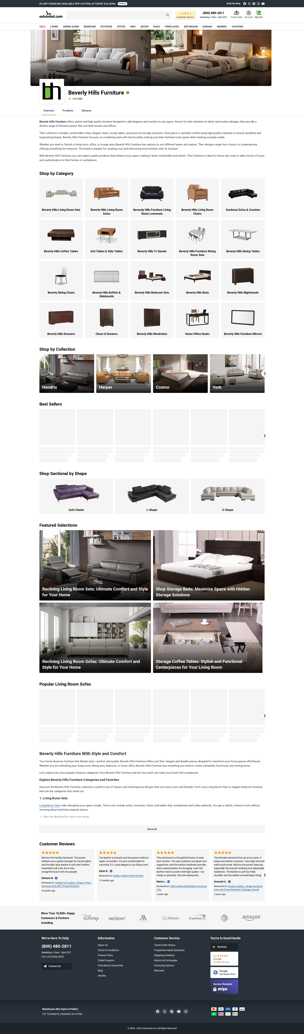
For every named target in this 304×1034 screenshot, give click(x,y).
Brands (222, 26)
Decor (144, 26)
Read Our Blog (233, 3)
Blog (100, 970)
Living (54, 26)
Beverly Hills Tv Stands (152, 251)
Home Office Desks (197, 334)
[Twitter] (249, 3)
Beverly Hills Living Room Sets (61, 209)
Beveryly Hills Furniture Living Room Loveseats (152, 211)
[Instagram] (258, 3)
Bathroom (191, 26)
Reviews (86, 110)
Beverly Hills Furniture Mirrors (243, 334)
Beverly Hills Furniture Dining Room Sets (197, 253)
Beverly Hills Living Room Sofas (107, 211)
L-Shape (152, 510)
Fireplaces (172, 26)
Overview (49, 110)
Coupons (237, 26)
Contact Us (55, 966)
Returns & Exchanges (165, 960)
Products (68, 110)
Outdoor (106, 26)
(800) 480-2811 (57, 946)
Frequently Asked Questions (169, 950)
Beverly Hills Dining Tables (243, 251)
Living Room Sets (49, 805)
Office (121, 26)
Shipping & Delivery (164, 955)
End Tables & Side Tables (107, 251)
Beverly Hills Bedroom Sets (152, 292)
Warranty (159, 970)
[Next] (264, 373)
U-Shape (227, 510)
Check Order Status (164, 945)
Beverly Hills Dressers (61, 334)
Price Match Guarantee (110, 965)
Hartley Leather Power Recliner (128, 875)
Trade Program (106, 960)
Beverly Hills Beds (197, 292)
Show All (152, 829)
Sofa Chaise (76, 510)
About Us (103, 945)
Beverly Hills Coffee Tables (61, 251)
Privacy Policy (105, 955)
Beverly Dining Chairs (61, 292)
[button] (119, 15)
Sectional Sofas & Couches (243, 209)
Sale (42, 26)
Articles (102, 975)
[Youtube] (263, 3)
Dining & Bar (71, 26)
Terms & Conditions (108, 950)
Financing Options (164, 965)
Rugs (156, 26)
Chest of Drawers (107, 334)
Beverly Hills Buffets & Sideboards (106, 294)
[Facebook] (244, 3)
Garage (207, 26)
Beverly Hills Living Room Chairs (197, 211)
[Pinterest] (253, 3)
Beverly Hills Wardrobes (152, 334)
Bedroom (90, 26)
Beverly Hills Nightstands (243, 292)
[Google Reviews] (224, 959)
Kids (133, 26)
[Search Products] (167, 15)
